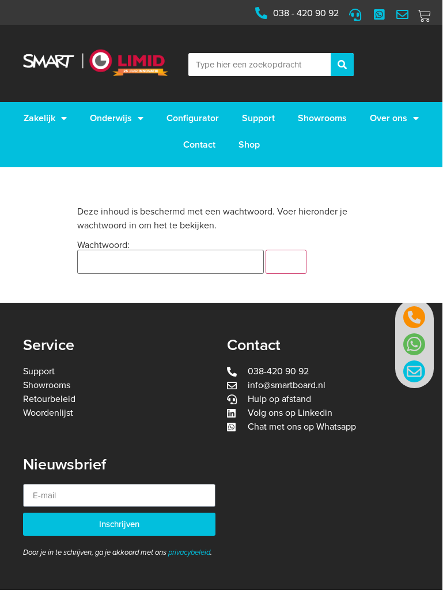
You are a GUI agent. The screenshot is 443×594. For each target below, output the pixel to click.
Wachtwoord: (103, 245)
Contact (199, 145)
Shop (249, 145)
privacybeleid (189, 552)
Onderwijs (111, 118)
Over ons (388, 118)
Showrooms (322, 118)
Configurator (192, 118)
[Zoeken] (342, 64)
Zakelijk (39, 118)
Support (258, 118)
